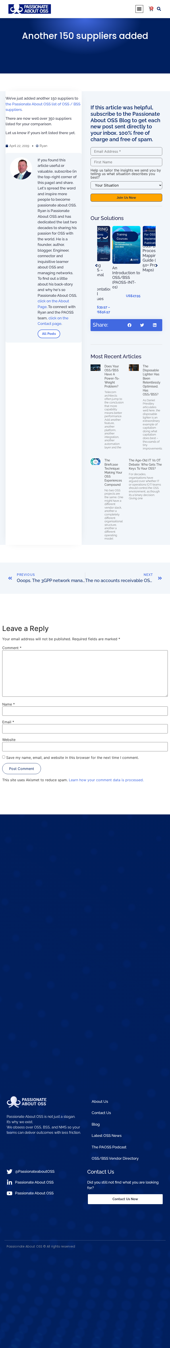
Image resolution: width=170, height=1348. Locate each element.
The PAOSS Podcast (109, 1147)
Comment (11, 648)
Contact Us (101, 1113)
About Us (100, 1101)
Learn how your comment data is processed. (106, 780)
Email (8, 722)
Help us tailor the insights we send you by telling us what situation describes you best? (126, 173)
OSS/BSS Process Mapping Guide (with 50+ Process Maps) (123, 258)
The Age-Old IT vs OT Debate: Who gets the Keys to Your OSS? (145, 464)
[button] (139, 9)
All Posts (49, 334)
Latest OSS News (107, 1135)
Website (8, 739)
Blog (96, 1124)
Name (8, 704)
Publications (122, 243)
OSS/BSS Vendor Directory (115, 1158)
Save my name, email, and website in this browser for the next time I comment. (72, 757)
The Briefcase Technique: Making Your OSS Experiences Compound (113, 472)
